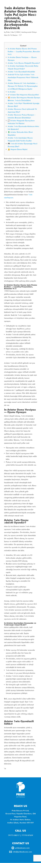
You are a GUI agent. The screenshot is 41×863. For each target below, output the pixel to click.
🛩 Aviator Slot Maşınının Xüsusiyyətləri (23, 95)
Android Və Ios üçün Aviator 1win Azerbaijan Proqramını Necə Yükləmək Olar (23, 77)
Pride (8, 32)
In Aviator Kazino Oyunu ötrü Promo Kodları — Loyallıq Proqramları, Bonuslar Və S (24, 51)
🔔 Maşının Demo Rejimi (17, 149)
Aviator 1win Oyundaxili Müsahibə (21, 72)
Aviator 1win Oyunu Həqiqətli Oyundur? (24, 63)
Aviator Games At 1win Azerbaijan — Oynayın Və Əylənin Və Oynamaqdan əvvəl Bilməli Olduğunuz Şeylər (23, 86)
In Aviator (12, 92)
